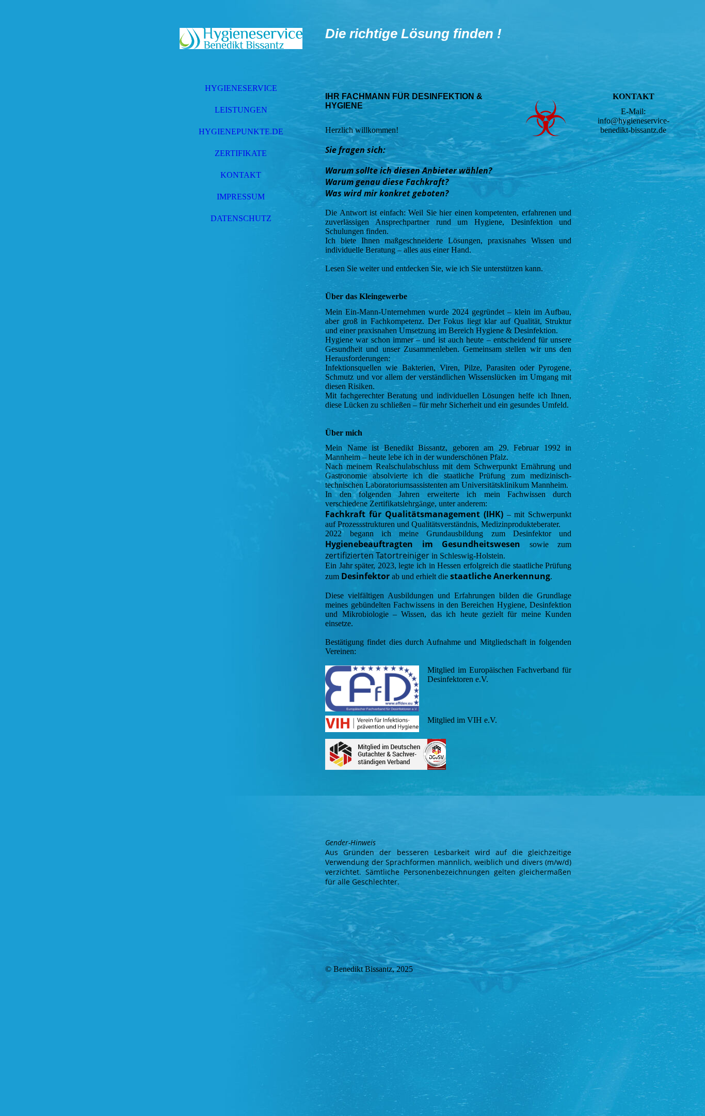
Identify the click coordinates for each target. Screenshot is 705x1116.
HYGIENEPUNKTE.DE (241, 131)
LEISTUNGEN (241, 109)
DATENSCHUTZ (241, 218)
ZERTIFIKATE (241, 153)
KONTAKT (240, 175)
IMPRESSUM (241, 196)
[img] (241, 39)
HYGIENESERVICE (241, 88)
